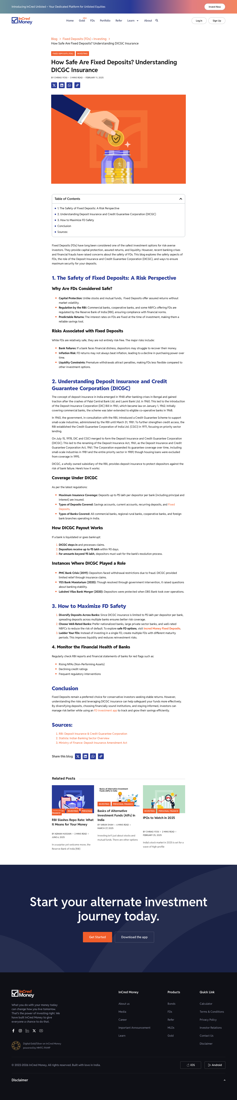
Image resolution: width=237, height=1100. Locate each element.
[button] (54, 85)
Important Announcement (134, 1028)
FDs (92, 20)
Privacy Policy (208, 1020)
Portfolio (105, 20)
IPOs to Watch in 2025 (159, 818)
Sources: (62, 232)
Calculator (206, 1004)
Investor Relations (211, 1028)
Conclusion (64, 226)
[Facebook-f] (13, 1030)
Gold (82, 20)
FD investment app (105, 710)
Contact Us (206, 1035)
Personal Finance (123, 804)
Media (122, 1012)
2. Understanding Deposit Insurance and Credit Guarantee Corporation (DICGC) (106, 214)
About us (124, 1004)
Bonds (171, 1004)
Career (122, 1020)
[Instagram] (20, 1030)
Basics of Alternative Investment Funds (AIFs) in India (116, 815)
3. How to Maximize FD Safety (75, 220)
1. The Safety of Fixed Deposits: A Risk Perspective (88, 208)
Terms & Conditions (212, 1012)
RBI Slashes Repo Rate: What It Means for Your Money (73, 822)
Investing (100, 39)
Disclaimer (206, 1043)
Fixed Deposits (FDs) (77, 39)
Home (70, 20)
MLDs (171, 1028)
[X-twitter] (34, 1030)
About (148, 20)
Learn (121, 1035)
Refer (119, 20)
